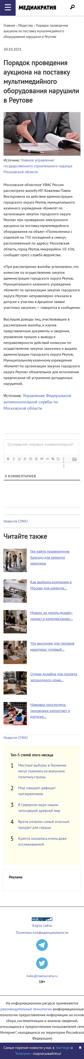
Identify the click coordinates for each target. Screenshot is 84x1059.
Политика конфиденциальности (42, 933)
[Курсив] (13, 459)
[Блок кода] (47, 459)
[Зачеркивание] (25, 459)
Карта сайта (42, 926)
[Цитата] (41, 459)
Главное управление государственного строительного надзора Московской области (38, 166)
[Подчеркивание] (19, 459)
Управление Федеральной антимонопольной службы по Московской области (37, 402)
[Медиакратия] (37, 8)
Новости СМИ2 (16, 521)
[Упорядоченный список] (30, 459)
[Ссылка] (53, 459)
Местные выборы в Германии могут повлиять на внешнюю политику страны (42, 771)
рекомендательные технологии (26, 1009)
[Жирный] (8, 459)
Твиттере (62, 1048)
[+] (64, 459)
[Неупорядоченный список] (36, 459)
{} (58, 458)
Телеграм (22, 1054)
